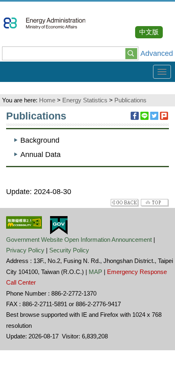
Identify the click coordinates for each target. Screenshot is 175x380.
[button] (131, 53)
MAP (95, 271)
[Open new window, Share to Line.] (144, 116)
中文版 (149, 32)
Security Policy (69, 250)
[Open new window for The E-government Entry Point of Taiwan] (59, 225)
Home (47, 100)
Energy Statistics (84, 100)
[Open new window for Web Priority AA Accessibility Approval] (24, 222)
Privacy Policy (25, 250)
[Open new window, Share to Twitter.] (154, 116)
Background (39, 140)
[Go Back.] (125, 202)
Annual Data (40, 154)
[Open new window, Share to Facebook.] (135, 116)
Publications (130, 100)
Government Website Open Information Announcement (79, 239)
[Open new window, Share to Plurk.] (164, 116)
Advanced (156, 53)
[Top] (155, 202)
